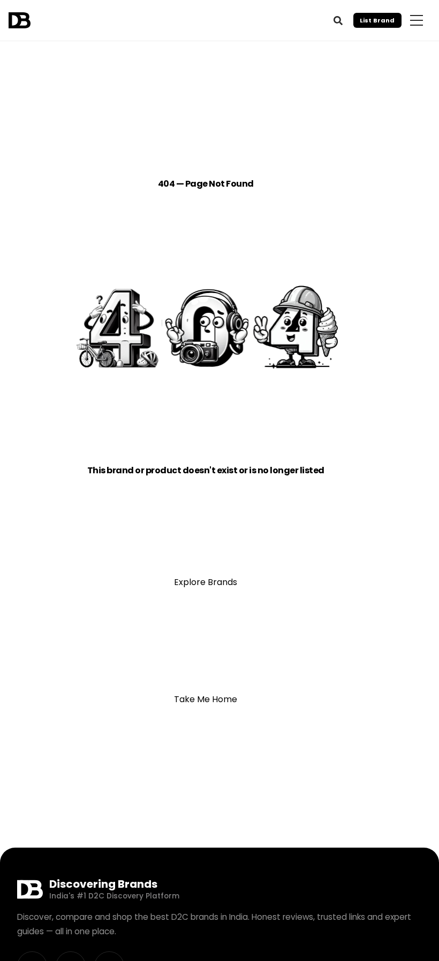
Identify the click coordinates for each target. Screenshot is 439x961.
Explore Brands (205, 582)
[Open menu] (416, 20)
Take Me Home (205, 699)
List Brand (377, 20)
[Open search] (338, 20)
